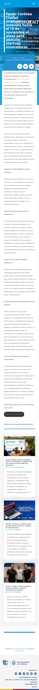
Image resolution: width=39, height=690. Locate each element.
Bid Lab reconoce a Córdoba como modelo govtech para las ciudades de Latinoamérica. (18, 525)
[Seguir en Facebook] (19, 66)
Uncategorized (19, 467)
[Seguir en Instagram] (25, 66)
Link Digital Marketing (19, 648)
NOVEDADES (27, 60)
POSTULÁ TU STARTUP (14, 414)
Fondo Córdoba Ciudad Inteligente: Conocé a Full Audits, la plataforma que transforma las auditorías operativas (19, 462)
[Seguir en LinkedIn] (31, 66)
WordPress (20, 651)
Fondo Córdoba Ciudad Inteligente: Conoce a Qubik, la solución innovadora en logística (19, 588)
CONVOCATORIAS (13, 60)
